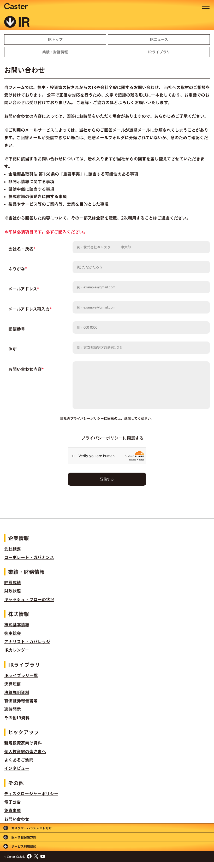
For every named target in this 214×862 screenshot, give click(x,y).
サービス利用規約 (23, 846)
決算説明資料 (16, 692)
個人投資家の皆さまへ (25, 751)
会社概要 (12, 549)
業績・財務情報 (55, 52)
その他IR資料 (16, 718)
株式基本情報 (16, 625)
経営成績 (12, 582)
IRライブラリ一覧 (21, 675)
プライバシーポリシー (87, 418)
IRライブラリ (159, 52)
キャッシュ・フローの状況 (29, 599)
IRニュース (159, 39)
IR (24, 22)
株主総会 (12, 633)
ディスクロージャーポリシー (31, 794)
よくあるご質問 (18, 760)
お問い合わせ (16, 819)
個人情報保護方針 (23, 837)
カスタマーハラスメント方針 (31, 828)
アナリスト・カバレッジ (27, 642)
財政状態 (12, 591)
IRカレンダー (16, 650)
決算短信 (12, 684)
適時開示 (12, 709)
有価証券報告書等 (21, 701)
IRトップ (55, 39)
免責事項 (12, 810)
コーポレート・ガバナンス (29, 557)
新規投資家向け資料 (23, 743)
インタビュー (16, 768)
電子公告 (12, 802)
